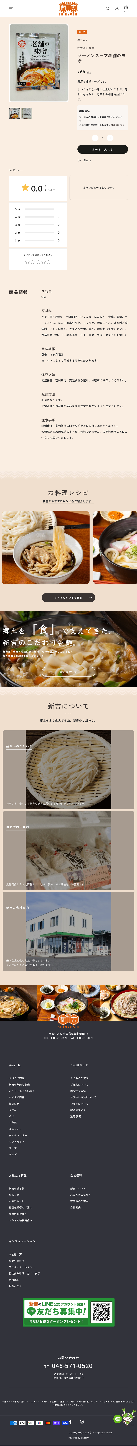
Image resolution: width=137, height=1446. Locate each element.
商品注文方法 (78, 1091)
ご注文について (79, 1084)
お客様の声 (15, 1254)
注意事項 (75, 1116)
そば (11, 1116)
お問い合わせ (17, 1261)
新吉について (68, 672)
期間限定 (14, 1103)
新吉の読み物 (17, 1188)
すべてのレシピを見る (68, 597)
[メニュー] (11, 8)
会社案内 (75, 1207)
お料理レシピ (17, 1201)
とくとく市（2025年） (22, 1091)
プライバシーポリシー (22, 1267)
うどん (13, 1110)
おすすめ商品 (17, 1097)
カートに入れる (102, 149)
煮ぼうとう (15, 1129)
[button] (107, 8)
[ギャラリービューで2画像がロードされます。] (26, 113)
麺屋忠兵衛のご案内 (20, 1207)
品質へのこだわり (80, 1195)
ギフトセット (17, 1141)
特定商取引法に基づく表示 (24, 1273)
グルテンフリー (18, 1135)
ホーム (81, 39)
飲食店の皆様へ (18, 1214)
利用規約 (14, 1279)
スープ (13, 1148)
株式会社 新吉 (86, 48)
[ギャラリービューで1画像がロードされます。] (14, 113)
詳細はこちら (118, 124)
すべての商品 (17, 1078)
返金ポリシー (17, 1286)
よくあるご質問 (79, 1078)
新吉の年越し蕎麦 (19, 1084)
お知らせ (14, 1195)
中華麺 (13, 1122)
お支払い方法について (83, 1097)
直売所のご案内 (79, 1201)
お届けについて (79, 1103)
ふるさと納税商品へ (20, 1220)
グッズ (13, 1154)
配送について (78, 1110)
